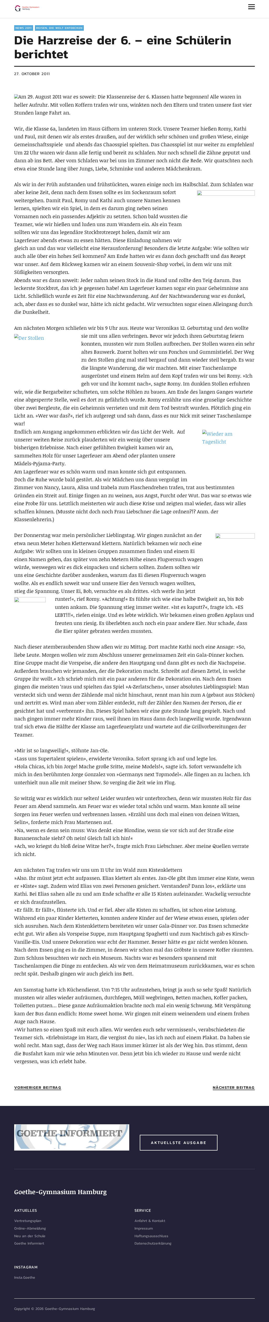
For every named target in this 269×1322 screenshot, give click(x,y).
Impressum (143, 1228)
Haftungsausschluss (151, 1236)
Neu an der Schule (29, 1236)
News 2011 (23, 28)
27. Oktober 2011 (32, 74)
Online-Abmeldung (30, 1228)
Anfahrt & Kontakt (149, 1221)
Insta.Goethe (24, 1277)
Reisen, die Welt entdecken (59, 28)
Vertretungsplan (27, 1221)
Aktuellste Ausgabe (178, 1143)
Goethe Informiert (29, 1243)
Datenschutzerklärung (153, 1243)
